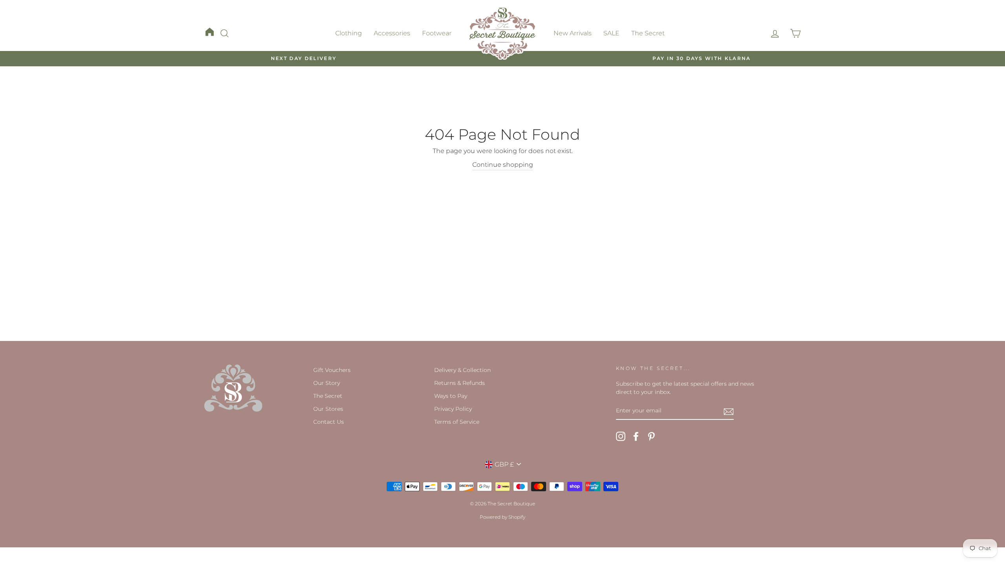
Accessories (392, 33)
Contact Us (328, 422)
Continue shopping (502, 164)
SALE (611, 33)
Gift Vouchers (332, 370)
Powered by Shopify (502, 517)
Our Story (326, 383)
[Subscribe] (729, 411)
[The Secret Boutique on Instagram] (620, 436)
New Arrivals (573, 33)
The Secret (648, 33)
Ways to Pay (450, 396)
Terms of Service (456, 422)
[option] (303, 58)
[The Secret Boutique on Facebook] (636, 436)
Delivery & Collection (462, 370)
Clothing (348, 33)
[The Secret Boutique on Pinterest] (651, 436)
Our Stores (328, 409)
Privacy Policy (453, 409)
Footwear (436, 33)
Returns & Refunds (459, 383)
